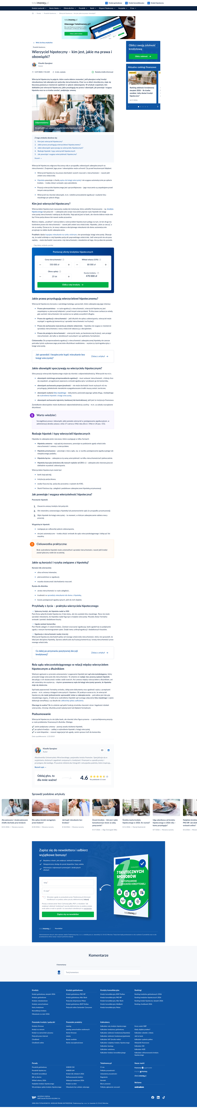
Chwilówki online (38, 1043)
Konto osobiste (71, 1039)
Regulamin (104, 1077)
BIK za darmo (36, 1077)
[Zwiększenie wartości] (68, 264)
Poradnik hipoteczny (39, 1070)
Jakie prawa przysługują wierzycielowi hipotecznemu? (59, 145)
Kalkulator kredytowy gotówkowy (112, 1029)
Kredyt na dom (71, 1084)
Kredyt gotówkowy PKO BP (75, 994)
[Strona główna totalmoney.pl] (40, 3)
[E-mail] (102, 750)
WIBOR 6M (70, 1070)
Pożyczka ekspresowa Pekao (76, 1001)
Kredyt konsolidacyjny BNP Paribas (112, 994)
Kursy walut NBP (140, 1026)
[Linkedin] (108, 750)
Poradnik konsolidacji (39, 1074)
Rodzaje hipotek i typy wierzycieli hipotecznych (56, 151)
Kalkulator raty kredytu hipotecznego (113, 1026)
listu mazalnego (60, 393)
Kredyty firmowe (38, 1026)
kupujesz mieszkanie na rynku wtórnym (61, 235)
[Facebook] (152, 1097)
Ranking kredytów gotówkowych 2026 (148, 994)
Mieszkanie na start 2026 (40, 1014)
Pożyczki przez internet (40, 1036)
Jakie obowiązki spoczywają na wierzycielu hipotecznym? (60, 148)
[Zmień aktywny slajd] (138, 106)
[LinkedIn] (158, 1097)
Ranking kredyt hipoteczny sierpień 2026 (149, 1001)
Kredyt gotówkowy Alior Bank (76, 997)
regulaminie (88, 908)
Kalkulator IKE (139, 1046)
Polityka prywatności (107, 1070)
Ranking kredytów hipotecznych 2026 (148, 997)
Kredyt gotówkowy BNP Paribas (77, 1004)
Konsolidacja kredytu (39, 1011)
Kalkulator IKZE (140, 1049)
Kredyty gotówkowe (39, 997)
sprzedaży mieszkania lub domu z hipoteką (64, 595)
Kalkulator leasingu (106, 1046)
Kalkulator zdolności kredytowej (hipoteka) (115, 1033)
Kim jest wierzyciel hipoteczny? (50, 141)
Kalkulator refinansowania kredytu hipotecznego (146, 1054)
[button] (143, 51)
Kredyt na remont (38, 1029)
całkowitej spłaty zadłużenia (72, 701)
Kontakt (103, 1080)
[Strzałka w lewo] (128, 106)
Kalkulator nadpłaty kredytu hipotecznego (115, 1043)
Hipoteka (41, 180)
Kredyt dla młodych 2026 (75, 1074)
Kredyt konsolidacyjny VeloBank (111, 1004)
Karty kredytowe (38, 1007)
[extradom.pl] (139, 1087)
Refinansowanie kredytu (74, 1077)
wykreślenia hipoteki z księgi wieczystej (55, 396)
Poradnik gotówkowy (39, 1067)
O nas (102, 1067)
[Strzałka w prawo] (157, 106)
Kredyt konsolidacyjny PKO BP (111, 997)
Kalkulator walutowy (107, 1049)
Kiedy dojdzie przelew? (142, 1029)
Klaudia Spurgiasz (45, 63)
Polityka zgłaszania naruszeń (110, 1087)
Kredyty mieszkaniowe (40, 1001)
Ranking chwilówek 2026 (143, 1004)
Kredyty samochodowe (40, 1004)
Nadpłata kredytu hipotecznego (43, 1084)
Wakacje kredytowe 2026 (75, 1080)
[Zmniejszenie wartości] (40, 264)
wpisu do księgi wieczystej (70, 180)
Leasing (68, 1026)
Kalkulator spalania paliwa (144, 1039)
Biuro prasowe (105, 1084)
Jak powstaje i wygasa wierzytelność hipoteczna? (57, 154)
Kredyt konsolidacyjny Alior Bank (111, 1001)
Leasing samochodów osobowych (78, 1029)
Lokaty (68, 1036)
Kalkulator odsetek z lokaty (144, 1033)
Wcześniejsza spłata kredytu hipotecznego (46, 1087)
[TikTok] (163, 1097)
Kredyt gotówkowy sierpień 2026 (43, 994)
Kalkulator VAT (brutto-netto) (110, 1039)
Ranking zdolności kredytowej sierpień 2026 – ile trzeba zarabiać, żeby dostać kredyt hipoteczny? (142, 92)
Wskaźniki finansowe (142, 1043)
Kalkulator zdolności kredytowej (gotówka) (115, 1036)
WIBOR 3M (70, 1067)
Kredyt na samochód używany (42, 1033)
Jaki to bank (139, 1036)
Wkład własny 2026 (39, 1080)
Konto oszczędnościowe (74, 1043)
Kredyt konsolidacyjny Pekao (110, 1007)
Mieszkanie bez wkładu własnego (77, 1087)
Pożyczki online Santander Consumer (79, 1007)
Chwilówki (35, 1039)
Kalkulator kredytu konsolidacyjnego (113, 1053)
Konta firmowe (71, 1033)
